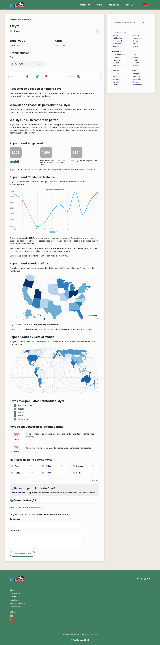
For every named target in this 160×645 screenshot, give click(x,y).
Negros (115, 76)
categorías (85, 4)
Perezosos (117, 65)
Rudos (135, 44)
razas (99, 4)
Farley (18, 466)
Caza (135, 46)
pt (14, 619)
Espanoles (137, 79)
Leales (135, 65)
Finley (48, 466)
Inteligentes (117, 60)
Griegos (136, 73)
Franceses (137, 85)
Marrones (116, 79)
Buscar (13, 596)
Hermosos (117, 46)
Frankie (79, 466)
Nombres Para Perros (18, 20)
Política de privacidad (70, 634)
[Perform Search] (143, 22)
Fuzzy (17, 473)
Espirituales (117, 38)
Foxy (78, 473)
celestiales (16, 452)
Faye (29, 20)
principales (114, 4)
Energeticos (117, 63)
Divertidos (117, 44)
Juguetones (117, 57)
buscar (129, 4)
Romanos (137, 76)
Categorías (15, 593)
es (14, 616)
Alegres (136, 54)
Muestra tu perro (17, 603)
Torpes (136, 63)
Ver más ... (95, 480)
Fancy (48, 473)
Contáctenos (16, 606)
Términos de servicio (89, 634)
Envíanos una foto (21, 492)
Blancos (116, 73)
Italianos (136, 82)
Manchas (116, 82)
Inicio (12, 590)
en (14, 612)
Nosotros (14, 600)
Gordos (116, 85)
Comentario (16, 530)
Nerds (135, 41)
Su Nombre (16, 519)
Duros (135, 57)
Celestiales (137, 38)
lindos (16, 439)
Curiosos (136, 60)
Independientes (119, 54)
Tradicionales (118, 41)
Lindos (115, 35)
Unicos (136, 35)
